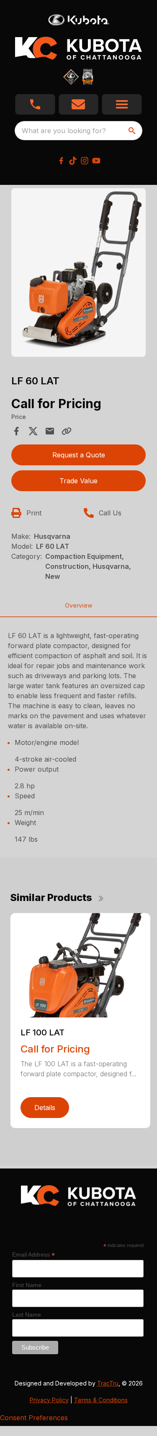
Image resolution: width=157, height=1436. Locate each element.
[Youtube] (96, 160)
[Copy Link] (67, 431)
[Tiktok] (73, 160)
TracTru (107, 1383)
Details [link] (44, 1107)
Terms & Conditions (101, 1399)
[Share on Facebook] (16, 431)
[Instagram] (84, 160)
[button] (35, 104)
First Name (26, 1285)
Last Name (26, 1314)
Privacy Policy (49, 1399)
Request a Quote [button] (78, 455)
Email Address (33, 1255)
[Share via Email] (50, 431)
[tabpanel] (78, 273)
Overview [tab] (79, 605)
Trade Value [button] (78, 481)
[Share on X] (33, 431)
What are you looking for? (64, 130)
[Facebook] (61, 160)
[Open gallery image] (78, 272)
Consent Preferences (34, 1417)
